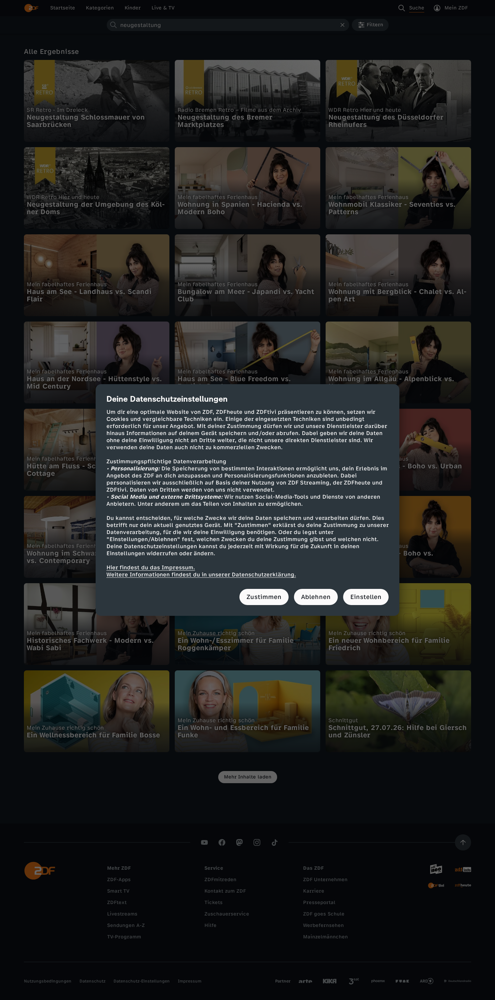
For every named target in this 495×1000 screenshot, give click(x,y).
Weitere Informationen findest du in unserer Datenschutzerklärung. (201, 574)
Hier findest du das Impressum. (150, 567)
